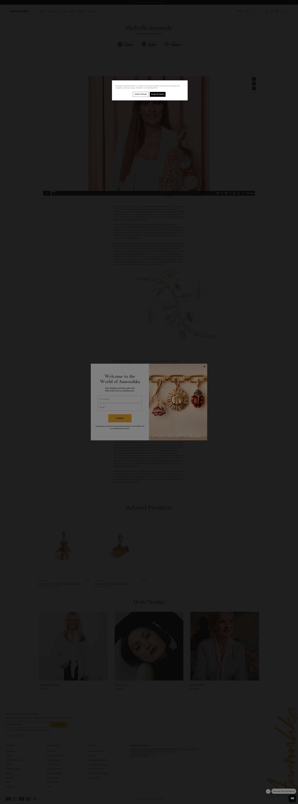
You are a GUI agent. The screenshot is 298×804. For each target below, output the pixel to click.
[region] (150, 90)
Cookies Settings (141, 94)
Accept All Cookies (157, 94)
